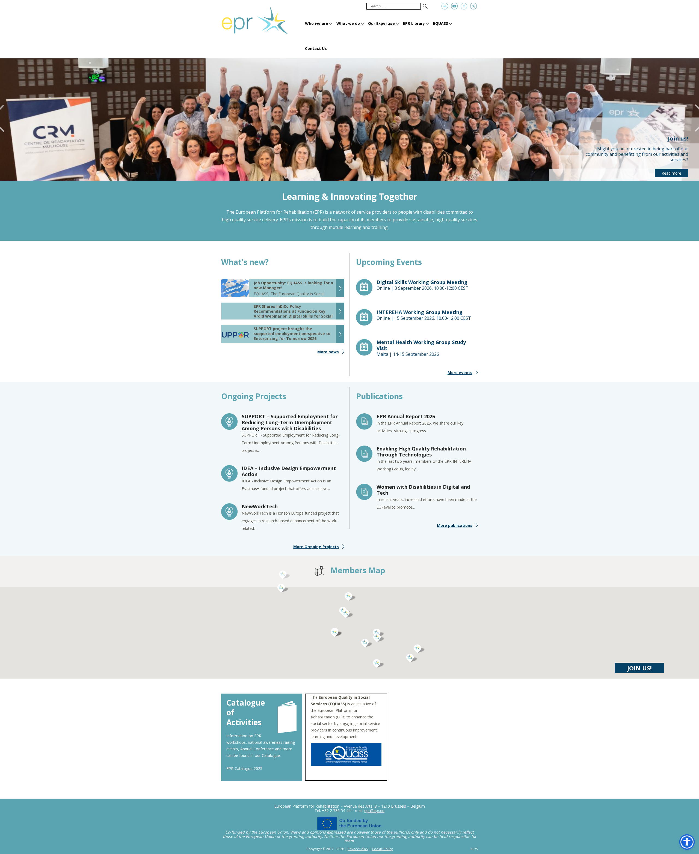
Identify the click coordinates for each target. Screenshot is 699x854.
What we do (348, 23)
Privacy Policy (358, 849)
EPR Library (414, 23)
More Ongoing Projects (316, 546)
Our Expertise (381, 23)
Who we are (316, 23)
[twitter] (473, 6)
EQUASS (440, 23)
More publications (454, 525)
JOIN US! (639, 668)
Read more (671, 173)
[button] (366, 643)
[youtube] (454, 6)
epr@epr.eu (374, 810)
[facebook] (464, 6)
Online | (423, 285)
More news (328, 351)
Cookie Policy (382, 849)
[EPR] (261, 18)
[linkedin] (445, 6)
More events (460, 372)
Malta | (421, 348)
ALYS (474, 849)
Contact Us (316, 48)
